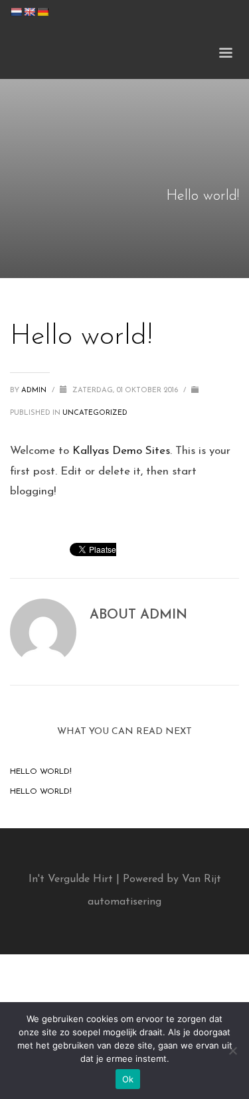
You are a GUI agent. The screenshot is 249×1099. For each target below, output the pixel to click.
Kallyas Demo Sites (121, 451)
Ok (128, 1079)
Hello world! (41, 772)
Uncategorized (94, 413)
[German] (42, 12)
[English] (29, 12)
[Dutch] (16, 12)
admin (34, 390)
